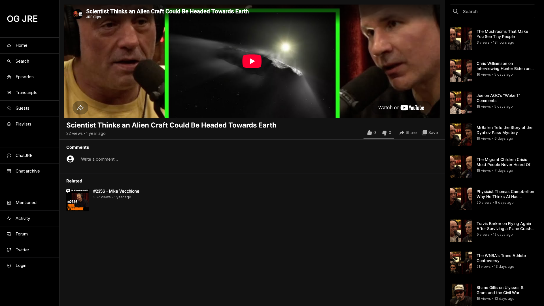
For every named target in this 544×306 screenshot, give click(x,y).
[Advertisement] (252, 266)
